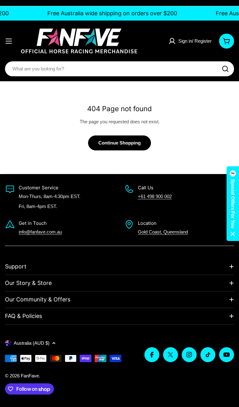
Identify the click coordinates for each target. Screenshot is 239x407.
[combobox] (119, 68)
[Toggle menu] (8, 41)
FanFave (30, 375)
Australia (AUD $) (31, 343)
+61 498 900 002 (155, 196)
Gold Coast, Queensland (163, 231)
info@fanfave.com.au (40, 231)
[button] (233, 203)
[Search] (225, 69)
